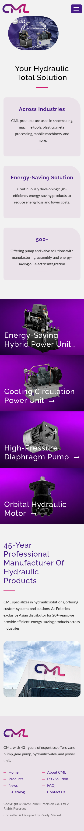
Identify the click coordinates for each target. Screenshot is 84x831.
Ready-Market (51, 815)
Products (16, 778)
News (13, 785)
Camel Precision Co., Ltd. (48, 804)
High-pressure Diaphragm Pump (36, 452)
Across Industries (42, 109)
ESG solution (57, 778)
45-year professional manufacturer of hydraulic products (34, 563)
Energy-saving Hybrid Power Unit (37, 339)
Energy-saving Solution (42, 177)
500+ (42, 239)
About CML (56, 772)
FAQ (51, 785)
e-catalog (17, 792)
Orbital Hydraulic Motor (35, 508)
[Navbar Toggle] (76, 8)
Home (13, 772)
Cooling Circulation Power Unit (39, 396)
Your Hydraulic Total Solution (42, 73)
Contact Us (56, 792)
